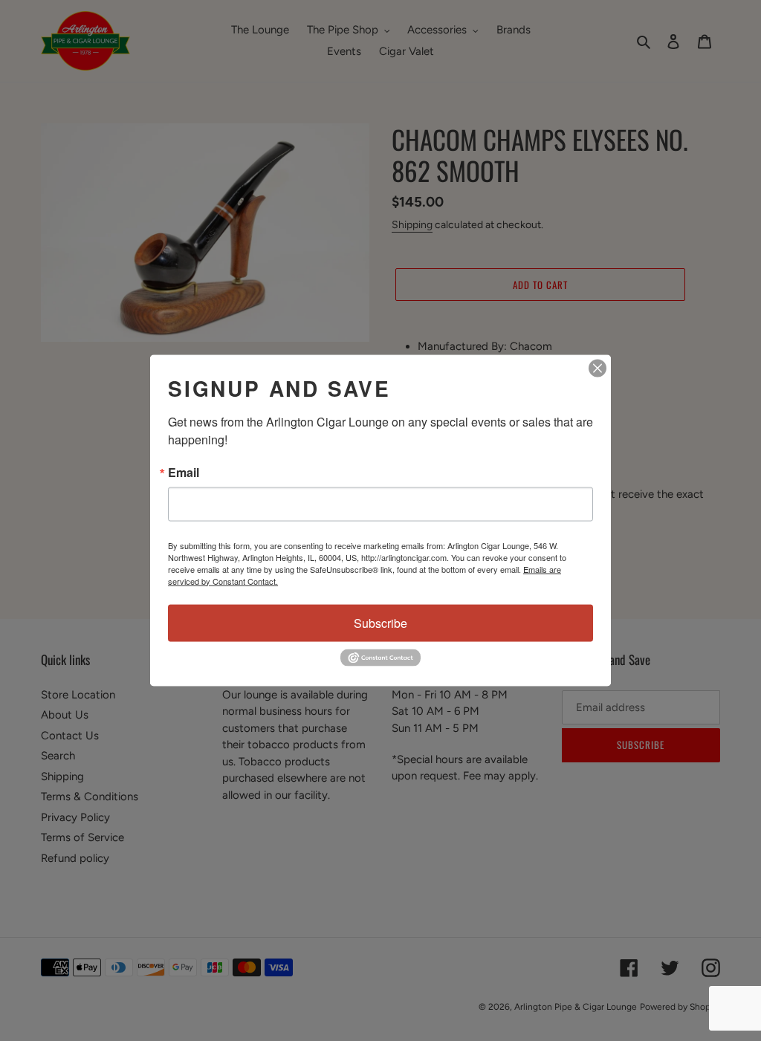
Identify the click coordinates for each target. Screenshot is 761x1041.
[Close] (597, 368)
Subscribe (380, 622)
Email (183, 472)
